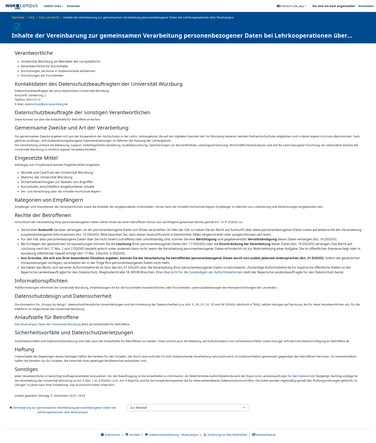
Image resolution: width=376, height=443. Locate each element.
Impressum (112, 435)
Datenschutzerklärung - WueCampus (173, 435)
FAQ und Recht (49, 17)
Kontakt (134, 435)
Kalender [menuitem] (73, 6)
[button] (291, 6)
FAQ (31, 17)
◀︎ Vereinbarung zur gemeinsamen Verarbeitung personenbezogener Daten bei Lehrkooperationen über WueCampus (62, 410)
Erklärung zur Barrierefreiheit (227, 435)
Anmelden (366, 6)
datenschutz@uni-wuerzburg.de (46, 104)
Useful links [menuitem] (52, 6)
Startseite (18, 17)
